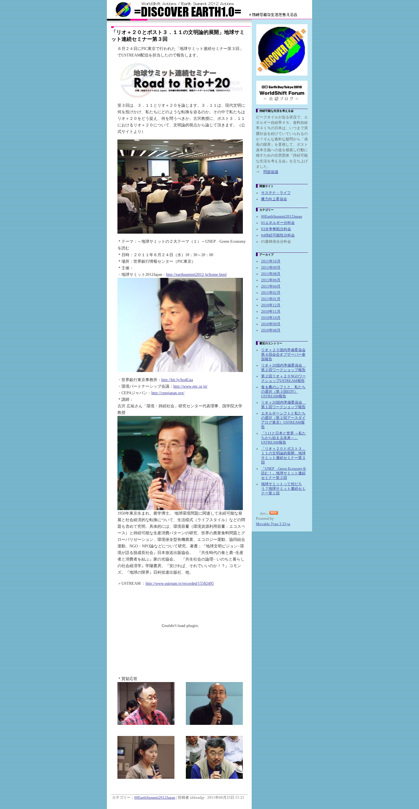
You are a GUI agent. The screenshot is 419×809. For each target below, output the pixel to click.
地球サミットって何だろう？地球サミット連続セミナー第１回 (283, 488)
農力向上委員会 (274, 199)
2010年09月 (270, 324)
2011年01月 (270, 299)
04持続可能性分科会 (278, 235)
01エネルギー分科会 (278, 223)
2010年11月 (270, 312)
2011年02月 (270, 293)
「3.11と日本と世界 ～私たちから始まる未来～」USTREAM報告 (283, 437)
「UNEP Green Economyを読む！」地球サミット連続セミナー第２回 (283, 473)
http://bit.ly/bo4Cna (177, 379)
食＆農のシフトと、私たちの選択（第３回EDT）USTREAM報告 (283, 391)
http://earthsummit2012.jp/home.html (196, 274)
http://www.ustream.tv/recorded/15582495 (180, 583)
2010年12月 (270, 305)
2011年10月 (270, 261)
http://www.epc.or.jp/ (190, 386)
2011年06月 (270, 280)
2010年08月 (270, 330)
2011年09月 (270, 268)
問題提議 (270, 172)
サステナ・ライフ (276, 193)
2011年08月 (270, 274)
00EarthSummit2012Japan (154, 798)
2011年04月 (270, 286)
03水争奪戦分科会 (276, 229)
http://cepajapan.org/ (167, 393)
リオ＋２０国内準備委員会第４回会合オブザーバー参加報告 (283, 354)
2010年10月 (270, 318)
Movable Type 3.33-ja (273, 524)
